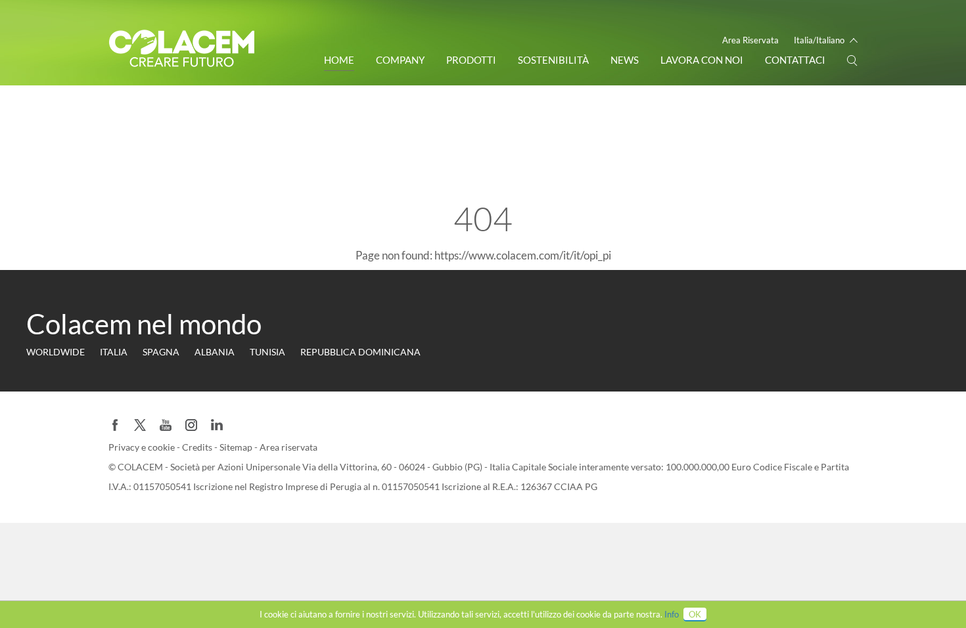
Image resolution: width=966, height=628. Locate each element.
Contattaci (795, 60)
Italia (113, 351)
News (624, 60)
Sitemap (236, 447)
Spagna (161, 351)
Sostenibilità (553, 60)
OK (695, 614)
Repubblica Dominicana (360, 351)
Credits (198, 447)
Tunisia (267, 351)
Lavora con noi (701, 60)
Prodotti (471, 60)
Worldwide (55, 351)
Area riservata (288, 447)
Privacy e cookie (142, 447)
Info (671, 614)
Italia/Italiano (819, 40)
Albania (215, 351)
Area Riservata (750, 40)
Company (400, 60)
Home (339, 60)
